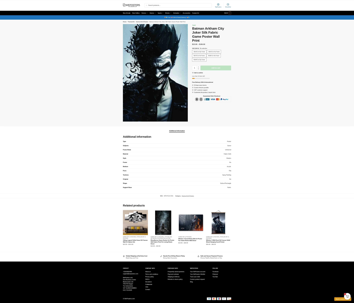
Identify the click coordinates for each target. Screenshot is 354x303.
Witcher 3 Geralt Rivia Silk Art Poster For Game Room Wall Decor (190, 239)
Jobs (146, 287)
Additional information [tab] (177, 131)
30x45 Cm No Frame (214, 51)
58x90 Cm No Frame (213, 55)
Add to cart (215, 68)
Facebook (215, 271)
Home (124, 21)
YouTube (215, 276)
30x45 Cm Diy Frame (199, 51)
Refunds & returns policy (175, 279)
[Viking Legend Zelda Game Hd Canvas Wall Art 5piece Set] (135, 222)
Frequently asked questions (176, 271)
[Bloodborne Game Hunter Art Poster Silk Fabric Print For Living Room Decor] (163, 222)
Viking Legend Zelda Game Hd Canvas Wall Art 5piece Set (135, 241)
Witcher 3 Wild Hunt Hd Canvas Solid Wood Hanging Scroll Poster (218, 241)
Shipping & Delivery (174, 276)
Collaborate (148, 284)
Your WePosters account (197, 271)
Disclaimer (148, 282)
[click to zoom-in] (155, 73)
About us (148, 271)
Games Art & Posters (142, 21)
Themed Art (131, 21)
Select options (135, 250)
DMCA (147, 279)
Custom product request (197, 279)
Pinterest (215, 274)
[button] (198, 67)
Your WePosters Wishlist (197, 274)
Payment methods (173, 274)
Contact (147, 289)
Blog (191, 282)
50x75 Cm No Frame (199, 55)
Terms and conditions (151, 274)
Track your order (195, 276)
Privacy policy (149, 276)
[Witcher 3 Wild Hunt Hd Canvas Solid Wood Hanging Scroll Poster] (218, 222)
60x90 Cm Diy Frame (199, 59)
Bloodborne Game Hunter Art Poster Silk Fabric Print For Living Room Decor (162, 242)
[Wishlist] (145, 212)
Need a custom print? (343, 299)
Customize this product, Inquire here (204, 92)
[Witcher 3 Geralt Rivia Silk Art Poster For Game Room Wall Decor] (190, 222)
